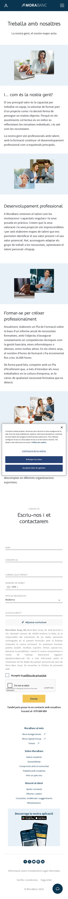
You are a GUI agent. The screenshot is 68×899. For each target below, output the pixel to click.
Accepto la (28, 675)
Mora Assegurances (32, 734)
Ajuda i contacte (34, 789)
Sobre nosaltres (34, 757)
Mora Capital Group (32, 738)
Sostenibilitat (34, 761)
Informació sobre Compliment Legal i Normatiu (34, 871)
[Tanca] (61, 427)
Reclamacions (34, 803)
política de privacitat (34, 675)
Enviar (34, 698)
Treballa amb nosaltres (34, 770)
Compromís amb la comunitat (34, 766)
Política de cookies (39, 442)
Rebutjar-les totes (34, 459)
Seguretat (46, 880)
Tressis (31, 743)
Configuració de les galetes (34, 451)
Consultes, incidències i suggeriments (34, 798)
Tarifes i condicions (27, 880)
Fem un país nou (34, 775)
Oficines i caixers (34, 793)
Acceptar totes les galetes (34, 468)
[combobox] (12, 587)
